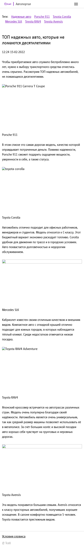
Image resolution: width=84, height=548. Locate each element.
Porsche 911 (42, 17)
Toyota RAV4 (33, 21)
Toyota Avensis (53, 21)
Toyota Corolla (62, 17)
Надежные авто (21, 17)
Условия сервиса (13, 536)
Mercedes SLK (13, 21)
